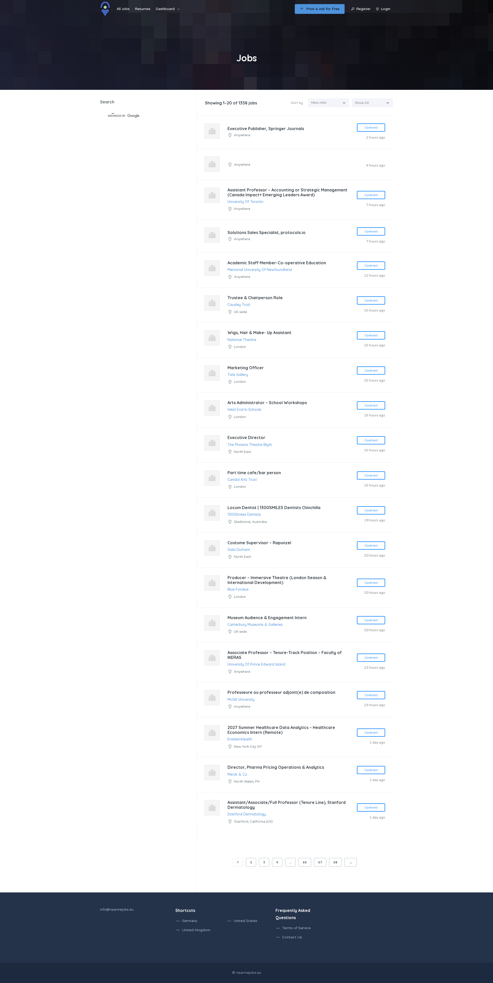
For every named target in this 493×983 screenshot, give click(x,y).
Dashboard (165, 9)
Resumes (142, 9)
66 (305, 862)
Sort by (297, 103)
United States (245, 921)
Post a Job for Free (322, 9)
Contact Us (292, 937)
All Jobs (123, 9)
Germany (189, 921)
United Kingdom (196, 930)
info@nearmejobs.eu (117, 910)
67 (320, 862)
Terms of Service (296, 928)
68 (335, 862)
